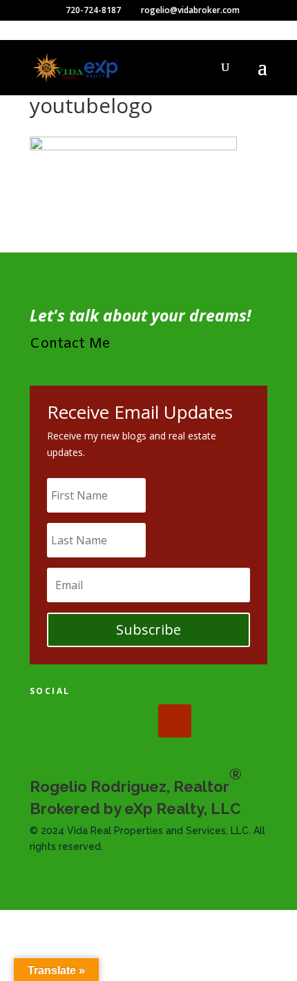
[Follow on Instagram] (131, 720)
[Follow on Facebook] (46, 720)
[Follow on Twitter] (89, 720)
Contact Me (70, 344)
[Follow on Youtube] (174, 720)
